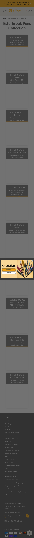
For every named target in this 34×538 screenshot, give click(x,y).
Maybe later (9, 272)
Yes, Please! (8, 269)
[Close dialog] (32, 261)
